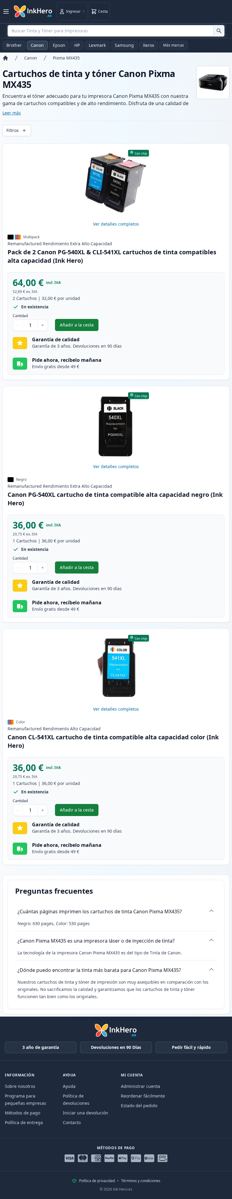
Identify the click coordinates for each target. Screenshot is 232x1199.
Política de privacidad (97, 1180)
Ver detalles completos (116, 224)
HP (77, 45)
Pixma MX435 (66, 58)
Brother (14, 45)
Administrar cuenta (140, 1086)
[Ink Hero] (33, 11)
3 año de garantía (40, 1047)
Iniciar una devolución (85, 1113)
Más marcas (173, 45)
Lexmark (97, 45)
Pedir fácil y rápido (191, 1047)
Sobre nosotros (20, 1086)
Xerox (148, 45)
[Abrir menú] (6, 11)
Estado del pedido (139, 1105)
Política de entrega (24, 1122)
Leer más (11, 113)
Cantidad (20, 315)
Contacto (72, 1122)
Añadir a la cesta (79, 326)
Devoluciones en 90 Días (116, 1047)
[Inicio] (5, 58)
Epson (59, 45)
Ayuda (69, 1086)
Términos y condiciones (140, 1180)
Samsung (124, 45)
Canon (37, 45)
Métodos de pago (22, 1113)
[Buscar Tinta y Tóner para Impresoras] (218, 31)
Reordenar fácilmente (143, 1096)
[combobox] (116, 31)
